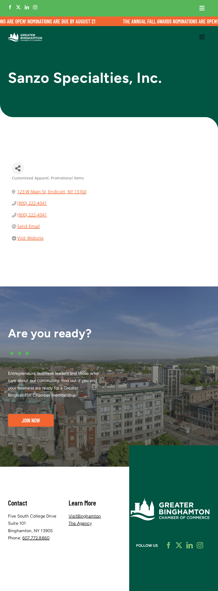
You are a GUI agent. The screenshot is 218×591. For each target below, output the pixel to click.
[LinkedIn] (27, 7)
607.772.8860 (35, 537)
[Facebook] (10, 7)
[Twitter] (18, 7)
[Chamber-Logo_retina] (169, 500)
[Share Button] (18, 168)
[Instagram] (35, 7)
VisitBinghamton (85, 516)
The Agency (80, 523)
